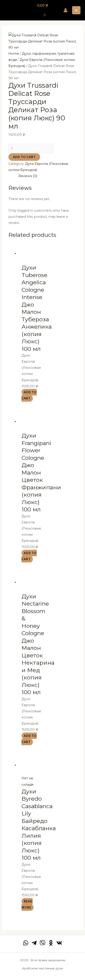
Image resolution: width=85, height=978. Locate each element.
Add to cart (24, 157)
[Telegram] (34, 943)
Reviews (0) (27, 176)
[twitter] (42, 943)
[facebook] (26, 943)
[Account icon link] (65, 10)
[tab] (47, 176)
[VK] (59, 943)
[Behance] (51, 943)
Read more (27, 904)
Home (13, 54)
